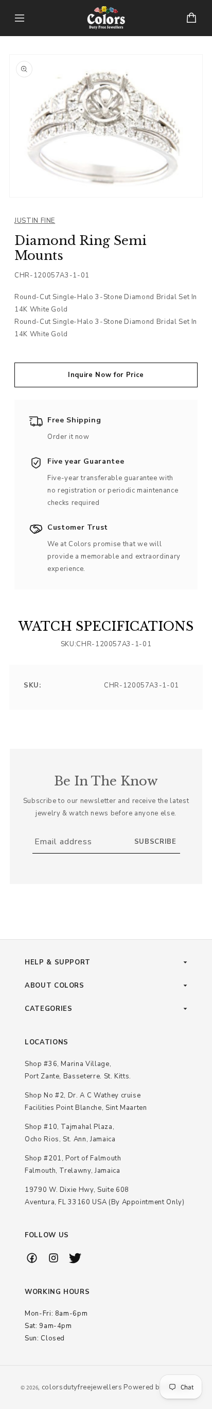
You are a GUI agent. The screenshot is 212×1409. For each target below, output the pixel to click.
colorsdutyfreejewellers (82, 1387)
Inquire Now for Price (106, 375)
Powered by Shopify (157, 1387)
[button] (19, 18)
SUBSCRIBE (155, 841)
